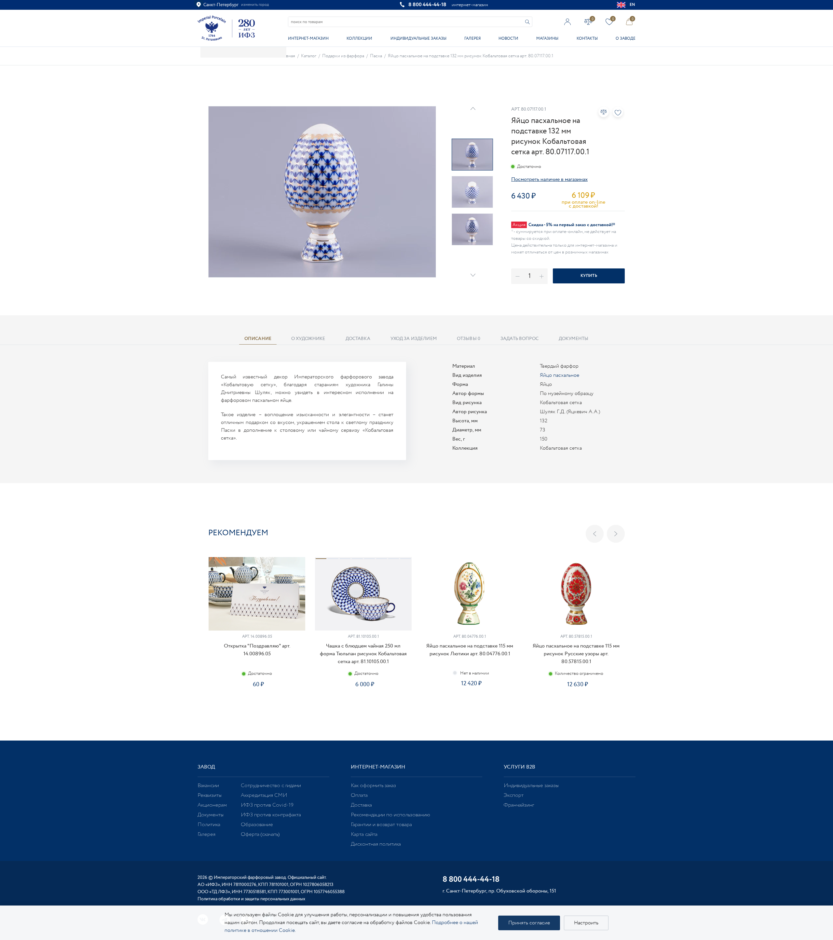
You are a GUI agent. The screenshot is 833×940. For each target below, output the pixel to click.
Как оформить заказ (373, 785)
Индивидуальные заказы (418, 38)
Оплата (359, 795)
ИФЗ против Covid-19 (267, 805)
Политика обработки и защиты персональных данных (251, 899)
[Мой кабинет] (567, 21)
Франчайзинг (519, 805)
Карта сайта (364, 834)
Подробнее (256, 705)
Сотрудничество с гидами (271, 785)
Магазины (547, 38)
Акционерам (212, 805)
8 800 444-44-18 (427, 4)
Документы (211, 815)
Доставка (361, 805)
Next (473, 275)
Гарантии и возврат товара (381, 824)
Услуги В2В (519, 767)
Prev (473, 108)
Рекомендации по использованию (390, 815)
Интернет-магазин (308, 38)
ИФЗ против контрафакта (271, 815)
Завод (206, 767)
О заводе (625, 38)
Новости (508, 38)
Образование (257, 824)
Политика (209, 824)
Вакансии (208, 785)
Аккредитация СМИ (264, 795)
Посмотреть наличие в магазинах (549, 179)
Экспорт (514, 795)
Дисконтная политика (376, 844)
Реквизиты (210, 795)
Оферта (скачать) (260, 834)
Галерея (472, 38)
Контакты (587, 38)
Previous (595, 534)
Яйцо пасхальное (559, 375)
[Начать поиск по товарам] (527, 22)
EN (632, 4)
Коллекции (359, 38)
